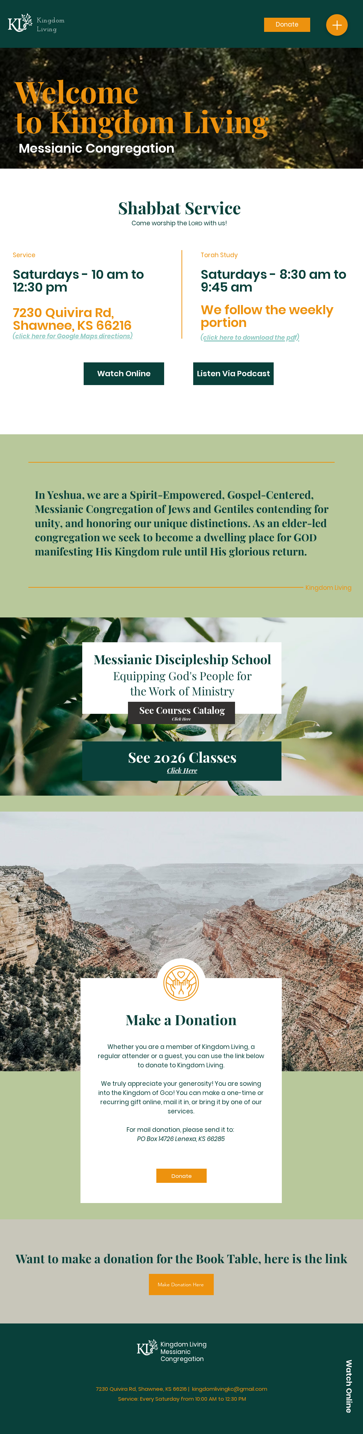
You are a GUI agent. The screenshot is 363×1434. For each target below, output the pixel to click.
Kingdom (175, 1344)
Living (198, 1344)
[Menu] (337, 25)
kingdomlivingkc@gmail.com (229, 1389)
